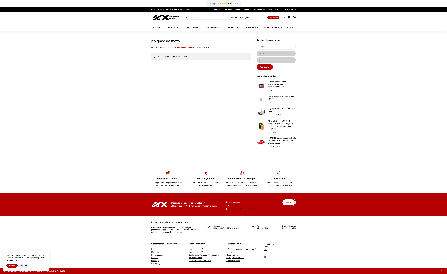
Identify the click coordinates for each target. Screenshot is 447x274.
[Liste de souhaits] (289, 17)
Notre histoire (274, 9)
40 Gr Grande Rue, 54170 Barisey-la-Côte (228, 228)
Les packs (194, 27)
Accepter (12, 265)
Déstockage (273, 17)
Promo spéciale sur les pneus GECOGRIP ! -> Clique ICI (171, 9)
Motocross (175, 27)
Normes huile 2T (196, 252)
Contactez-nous (290, 9)
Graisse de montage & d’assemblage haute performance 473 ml (277, 84)
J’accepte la (243, 209)
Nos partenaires (259, 9)
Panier (266, 247)
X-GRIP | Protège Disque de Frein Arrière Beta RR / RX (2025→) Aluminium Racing (282, 140)
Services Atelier (273, 27)
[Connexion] (284, 17)
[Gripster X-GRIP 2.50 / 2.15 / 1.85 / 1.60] (261, 112)
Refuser (24, 265)
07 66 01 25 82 (262, 228)
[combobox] (205, 18)
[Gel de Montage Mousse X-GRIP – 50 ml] (261, 99)
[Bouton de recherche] (253, 17)
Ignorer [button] (442, 271)
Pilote (157, 27)
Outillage (252, 27)
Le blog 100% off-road (235, 258)
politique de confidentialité (248, 209)
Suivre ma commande (232, 9)
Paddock (234, 27)
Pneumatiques (214, 27)
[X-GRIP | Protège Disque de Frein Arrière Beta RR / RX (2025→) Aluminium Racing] (261, 142)
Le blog (247, 9)
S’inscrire (289, 202)
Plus (289, 27)
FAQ (265, 250)
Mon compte (269, 244)
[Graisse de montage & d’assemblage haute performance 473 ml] (261, 85)
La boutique (216, 9)
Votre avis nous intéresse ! (200, 261)
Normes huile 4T (196, 249)
